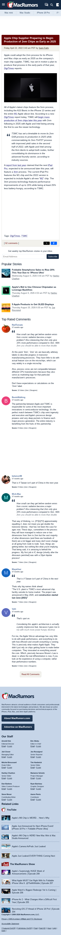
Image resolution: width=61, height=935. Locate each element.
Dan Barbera (7, 784)
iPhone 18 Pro (43, 13)
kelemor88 (17, 476)
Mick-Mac (16, 494)
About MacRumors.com (17, 718)
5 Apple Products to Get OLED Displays (33, 304)
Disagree (33, 390)
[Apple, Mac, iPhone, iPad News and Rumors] (22, 8)
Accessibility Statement (10, 924)
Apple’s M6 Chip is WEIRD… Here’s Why (30, 818)
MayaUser (16, 569)
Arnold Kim (6, 741)
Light (54, 928)
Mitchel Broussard (9, 762)
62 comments (11, 243)
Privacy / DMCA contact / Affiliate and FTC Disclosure (22, 919)
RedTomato (17, 325)
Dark (3, 931)
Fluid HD (42, 928)
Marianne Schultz (37, 773)
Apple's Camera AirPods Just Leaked (29, 846)
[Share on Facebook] (54, 243)
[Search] (53, 5)
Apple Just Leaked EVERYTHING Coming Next (33, 856)
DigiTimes (9, 68)
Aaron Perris (35, 794)
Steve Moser (7, 794)
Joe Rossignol (36, 752)
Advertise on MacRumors (18, 727)
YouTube (11, 809)
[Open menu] (3, 5)
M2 (41, 178)
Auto (49, 928)
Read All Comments (31, 674)
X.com (9, 746)
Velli (14, 609)
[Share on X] (46, 243)
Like (26, 390)
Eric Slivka (34, 741)
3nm (16, 172)
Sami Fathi (44, 48)
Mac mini (9, 13)
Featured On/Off (9, 928)
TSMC (24, 236)
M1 (15, 113)
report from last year (16, 165)
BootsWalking (18, 397)
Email (4, 746)
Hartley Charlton (8, 773)
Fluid (36, 928)
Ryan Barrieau (36, 784)
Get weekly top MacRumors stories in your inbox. (30, 251)
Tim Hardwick (36, 762)
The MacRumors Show (22, 864)
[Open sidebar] (57, 5)
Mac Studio (25, 13)
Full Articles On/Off (24, 928)
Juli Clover (6, 752)
